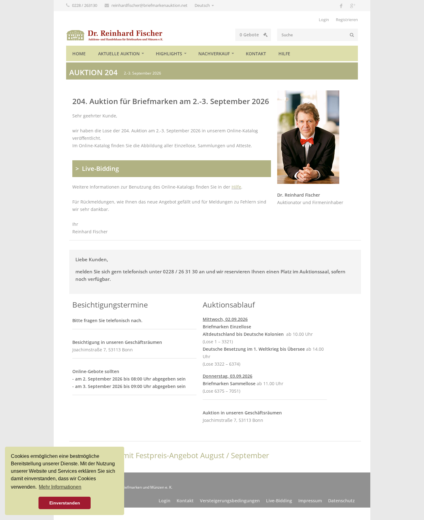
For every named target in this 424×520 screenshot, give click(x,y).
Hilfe (284, 54)
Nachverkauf (214, 54)
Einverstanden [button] (64, 502)
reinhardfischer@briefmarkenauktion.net (149, 5)
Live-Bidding (279, 501)
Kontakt (256, 54)
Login (324, 19)
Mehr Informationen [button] (60, 487)
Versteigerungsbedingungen (230, 501)
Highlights (169, 54)
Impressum (310, 501)
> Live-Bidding (97, 168)
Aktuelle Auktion (119, 54)
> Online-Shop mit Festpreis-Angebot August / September (169, 455)
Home (79, 54)
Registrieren (347, 19)
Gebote (250, 35)
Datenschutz (341, 501)
